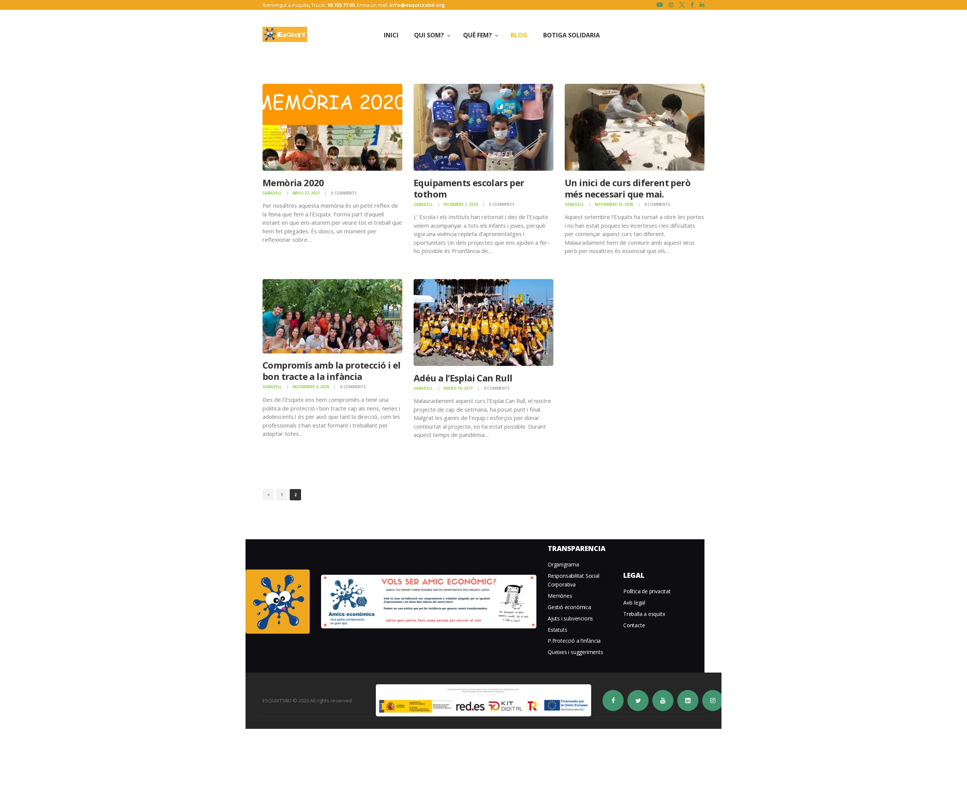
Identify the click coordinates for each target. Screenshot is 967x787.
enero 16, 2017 (458, 388)
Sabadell (272, 192)
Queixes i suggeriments (575, 652)
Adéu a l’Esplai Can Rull (463, 378)
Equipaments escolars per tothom (469, 188)
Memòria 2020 (293, 182)
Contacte (634, 625)
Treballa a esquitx (644, 613)
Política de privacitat (647, 591)
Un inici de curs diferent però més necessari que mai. (627, 188)
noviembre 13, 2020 (614, 204)
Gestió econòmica (569, 607)
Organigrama (563, 564)
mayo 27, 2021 (306, 192)
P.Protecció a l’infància (574, 640)
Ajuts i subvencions (570, 618)
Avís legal (634, 602)
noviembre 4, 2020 (310, 387)
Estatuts (557, 629)
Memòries (560, 595)
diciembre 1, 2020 (460, 204)
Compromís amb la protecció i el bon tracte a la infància (331, 371)
